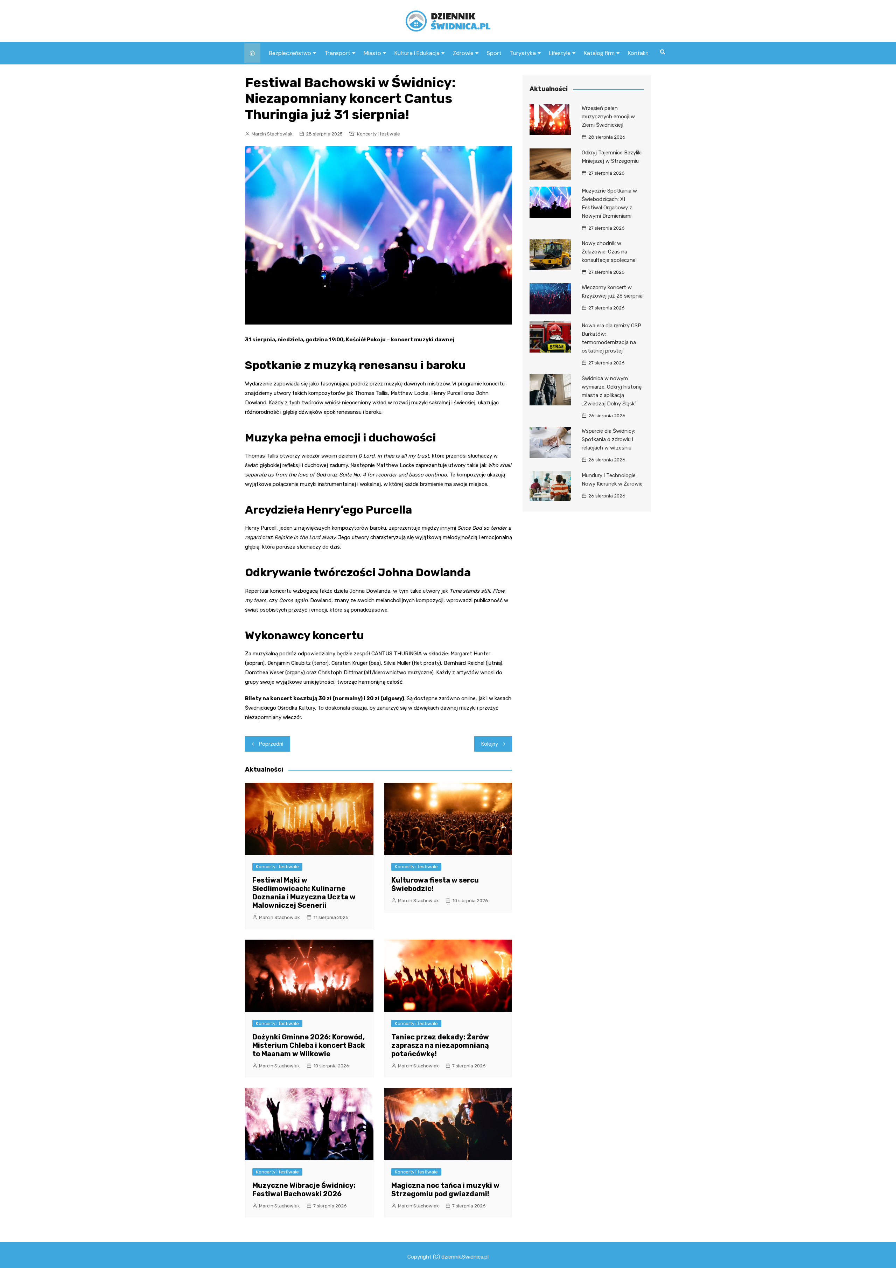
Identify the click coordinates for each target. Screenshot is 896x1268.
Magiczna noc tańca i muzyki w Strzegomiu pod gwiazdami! (445, 1189)
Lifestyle (559, 53)
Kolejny (489, 743)
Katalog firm (599, 53)
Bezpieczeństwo (290, 53)
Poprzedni (271, 743)
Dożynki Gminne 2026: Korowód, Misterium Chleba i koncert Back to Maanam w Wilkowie (308, 1045)
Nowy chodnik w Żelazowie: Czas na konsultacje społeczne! (609, 251)
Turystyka (523, 53)
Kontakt (638, 53)
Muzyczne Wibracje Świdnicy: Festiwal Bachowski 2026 (304, 1189)
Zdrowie (463, 53)
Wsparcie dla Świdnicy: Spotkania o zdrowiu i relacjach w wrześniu (608, 439)
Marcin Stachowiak (272, 134)
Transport (337, 53)
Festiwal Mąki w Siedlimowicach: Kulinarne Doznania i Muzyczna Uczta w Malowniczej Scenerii (304, 893)
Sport (494, 53)
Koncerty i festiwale (378, 134)
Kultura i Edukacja (417, 53)
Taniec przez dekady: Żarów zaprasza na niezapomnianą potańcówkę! (440, 1045)
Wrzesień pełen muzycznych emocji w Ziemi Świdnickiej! (608, 116)
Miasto (372, 53)
